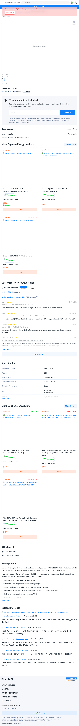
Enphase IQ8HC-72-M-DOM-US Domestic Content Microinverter (23, 316)
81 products (69, 406)
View (20, 209)
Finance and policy (22, 639)
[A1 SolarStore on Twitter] (6, 679)
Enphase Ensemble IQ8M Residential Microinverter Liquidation (22, 340)
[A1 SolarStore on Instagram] (9, 679)
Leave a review (39, 354)
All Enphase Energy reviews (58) (13, 297)
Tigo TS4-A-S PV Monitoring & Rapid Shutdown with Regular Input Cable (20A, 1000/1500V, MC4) (59, 453)
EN (34, 713)
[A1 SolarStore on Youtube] (12, 679)
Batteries (19, 616)
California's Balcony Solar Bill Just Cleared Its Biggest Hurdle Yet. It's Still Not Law (37, 654)
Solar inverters (21, 627)
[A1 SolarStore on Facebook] (2, 679)
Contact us (44, 720)
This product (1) (32, 297)
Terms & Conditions (49, 717)
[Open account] (72, 2)
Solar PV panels (21, 659)
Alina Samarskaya (9, 616)
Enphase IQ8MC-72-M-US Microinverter (17, 189)
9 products (70, 144)
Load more (5, 349)
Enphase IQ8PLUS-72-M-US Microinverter (17, 256)
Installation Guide (7, 138)
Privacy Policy (25, 122)
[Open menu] (3, 3)
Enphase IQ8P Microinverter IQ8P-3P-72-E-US (17, 305)
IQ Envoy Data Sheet (22, 138)
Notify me (67, 112)
